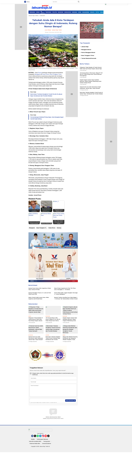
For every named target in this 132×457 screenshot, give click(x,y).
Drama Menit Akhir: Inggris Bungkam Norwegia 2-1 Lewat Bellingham (66, 293)
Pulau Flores (45, 74)
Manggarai (38, 74)
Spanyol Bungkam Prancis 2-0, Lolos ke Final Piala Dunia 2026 (39, 293)
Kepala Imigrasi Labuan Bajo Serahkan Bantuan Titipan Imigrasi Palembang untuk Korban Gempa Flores (70, 320)
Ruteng (40, 72)
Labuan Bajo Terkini (33, 15)
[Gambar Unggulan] (53, 66)
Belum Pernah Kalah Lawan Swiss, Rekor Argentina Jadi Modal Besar (38, 298)
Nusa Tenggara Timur (55, 74)
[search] (79, 1)
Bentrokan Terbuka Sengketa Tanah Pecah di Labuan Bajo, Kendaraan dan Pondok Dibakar (46, 94)
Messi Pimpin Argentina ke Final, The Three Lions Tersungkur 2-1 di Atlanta (65, 289)
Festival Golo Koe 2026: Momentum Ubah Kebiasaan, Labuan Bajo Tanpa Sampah (35, 338)
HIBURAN (42, 15)
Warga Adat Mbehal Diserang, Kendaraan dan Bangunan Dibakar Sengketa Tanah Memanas (70, 339)
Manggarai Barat (86, 49)
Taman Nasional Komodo (88, 58)
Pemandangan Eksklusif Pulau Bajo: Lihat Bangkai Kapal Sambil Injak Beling (46, 117)
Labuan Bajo (85, 46)
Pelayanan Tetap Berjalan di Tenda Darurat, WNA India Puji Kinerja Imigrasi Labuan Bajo (35, 320)
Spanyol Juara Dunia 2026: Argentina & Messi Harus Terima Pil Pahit (39, 289)
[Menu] (25, 1)
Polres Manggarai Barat (88, 52)
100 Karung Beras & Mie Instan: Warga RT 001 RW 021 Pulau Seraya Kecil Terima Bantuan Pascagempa (53, 320)
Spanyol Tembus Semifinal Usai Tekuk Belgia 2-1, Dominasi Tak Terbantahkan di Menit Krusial (66, 298)
